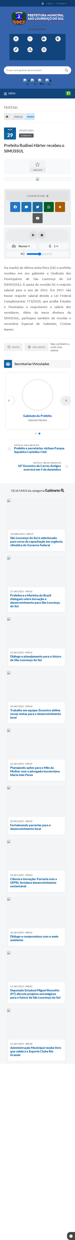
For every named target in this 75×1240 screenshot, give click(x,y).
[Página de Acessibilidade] (44, 50)
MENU (11, 93)
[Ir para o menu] (13, 57)
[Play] (33, 235)
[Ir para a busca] (22, 57)
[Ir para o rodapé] (31, 57)
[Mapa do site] (30, 50)
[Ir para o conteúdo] (55, 49)
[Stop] (42, 235)
